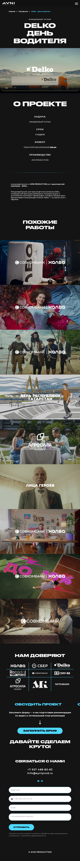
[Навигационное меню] (76, 4)
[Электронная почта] (38, 781)
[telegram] (41, 781)
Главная (12, 11)
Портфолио (23, 11)
